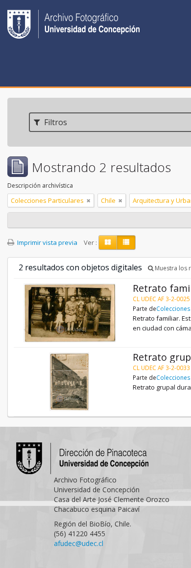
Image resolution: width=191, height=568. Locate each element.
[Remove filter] (89, 200)
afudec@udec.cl (78, 543)
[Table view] (126, 242)
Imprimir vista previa (46, 242)
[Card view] (107, 242)
